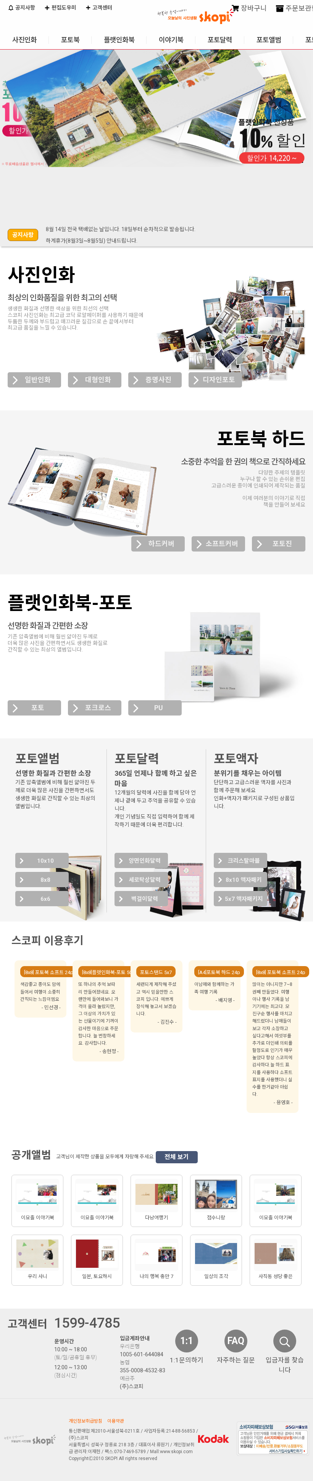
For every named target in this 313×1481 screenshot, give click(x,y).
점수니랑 (216, 1217)
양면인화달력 (145, 860)
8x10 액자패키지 (244, 881)
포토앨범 (269, 40)
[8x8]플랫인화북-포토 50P (108, 972)
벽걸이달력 (144, 899)
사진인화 (24, 40)
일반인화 (38, 380)
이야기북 (171, 40)
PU (158, 708)
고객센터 (101, 8)
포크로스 (98, 708)
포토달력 (220, 40)
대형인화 (98, 380)
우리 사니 (37, 1276)
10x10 (45, 860)
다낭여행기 (156, 1217)
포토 (37, 708)
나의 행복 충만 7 (156, 1276)
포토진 (282, 544)
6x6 (45, 899)
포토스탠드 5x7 (156, 972)
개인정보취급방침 (85, 1421)
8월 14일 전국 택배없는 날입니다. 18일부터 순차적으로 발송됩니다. (120, 229)
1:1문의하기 (186, 1360)
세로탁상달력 (145, 879)
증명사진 (158, 380)
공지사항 (24, 8)
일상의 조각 (216, 1276)
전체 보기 (177, 1157)
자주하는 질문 (236, 1360)
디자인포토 (219, 380)
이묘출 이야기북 (37, 1217)
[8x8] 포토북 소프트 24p (48, 972)
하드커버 (161, 544)
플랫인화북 (119, 40)
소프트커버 (222, 544)
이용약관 (115, 1421)
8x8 (45, 879)
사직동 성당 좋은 (275, 1276)
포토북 (70, 40)
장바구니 (253, 8)
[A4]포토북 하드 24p (219, 972)
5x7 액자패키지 (244, 899)
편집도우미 (63, 8)
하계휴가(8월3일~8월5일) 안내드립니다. (91, 241)
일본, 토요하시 (97, 1276)
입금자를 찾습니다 (285, 1365)
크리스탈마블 (244, 860)
